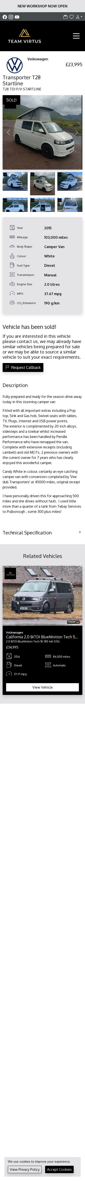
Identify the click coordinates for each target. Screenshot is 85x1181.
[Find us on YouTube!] (17, 17)
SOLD (11, 100)
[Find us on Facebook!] (6, 17)
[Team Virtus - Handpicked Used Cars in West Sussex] (24, 35)
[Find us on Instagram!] (12, 17)
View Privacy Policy (25, 1169)
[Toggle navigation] (76, 36)
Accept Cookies (59, 1169)
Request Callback (26, 367)
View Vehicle (42, 687)
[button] (78, 17)
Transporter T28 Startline (22, 80)
